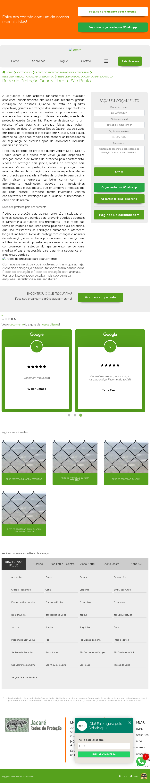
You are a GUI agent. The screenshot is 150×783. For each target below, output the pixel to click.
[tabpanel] (37, 371)
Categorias (24, 72)
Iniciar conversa (104, 754)
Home (15, 61)
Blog (62, 61)
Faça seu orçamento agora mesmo (113, 11)
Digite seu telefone (119, 131)
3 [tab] (81, 415)
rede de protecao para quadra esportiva (28, 76)
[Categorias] (106, 61)
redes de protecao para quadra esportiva (62, 72)
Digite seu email (119, 119)
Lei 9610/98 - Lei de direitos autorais (124, 700)
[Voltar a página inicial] (75, 50)
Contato (86, 61)
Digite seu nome (119, 107)
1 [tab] (69, 415)
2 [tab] (75, 415)
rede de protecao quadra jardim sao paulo (85, 76)
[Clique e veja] (34, 724)
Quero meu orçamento (100, 297)
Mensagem (119, 143)
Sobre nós (38, 61)
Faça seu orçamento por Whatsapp (113, 27)
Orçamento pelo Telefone (119, 198)
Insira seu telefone (91, 739)
